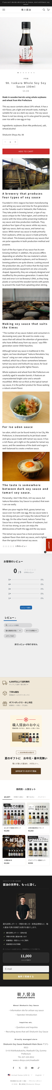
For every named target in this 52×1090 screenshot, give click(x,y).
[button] (26, 579)
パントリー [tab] (42, 797)
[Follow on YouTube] (32, 1068)
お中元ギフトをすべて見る (26, 771)
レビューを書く (26, 608)
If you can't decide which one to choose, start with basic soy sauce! (26, 3)
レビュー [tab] (10, 617)
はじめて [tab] (7, 797)
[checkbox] (10, 636)
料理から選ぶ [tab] (18, 797)
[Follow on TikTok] (38, 1068)
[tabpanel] (26, 647)
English (39, 1075)
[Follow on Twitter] (20, 1068)
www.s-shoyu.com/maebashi (26, 1060)
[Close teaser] (45, 552)
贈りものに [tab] (30, 797)
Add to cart (26, 151)
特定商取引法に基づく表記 (18, 1081)
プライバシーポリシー (35, 1081)
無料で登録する (26, 976)
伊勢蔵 (26, 78)
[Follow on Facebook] (13, 1068)
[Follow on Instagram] (26, 1068)
